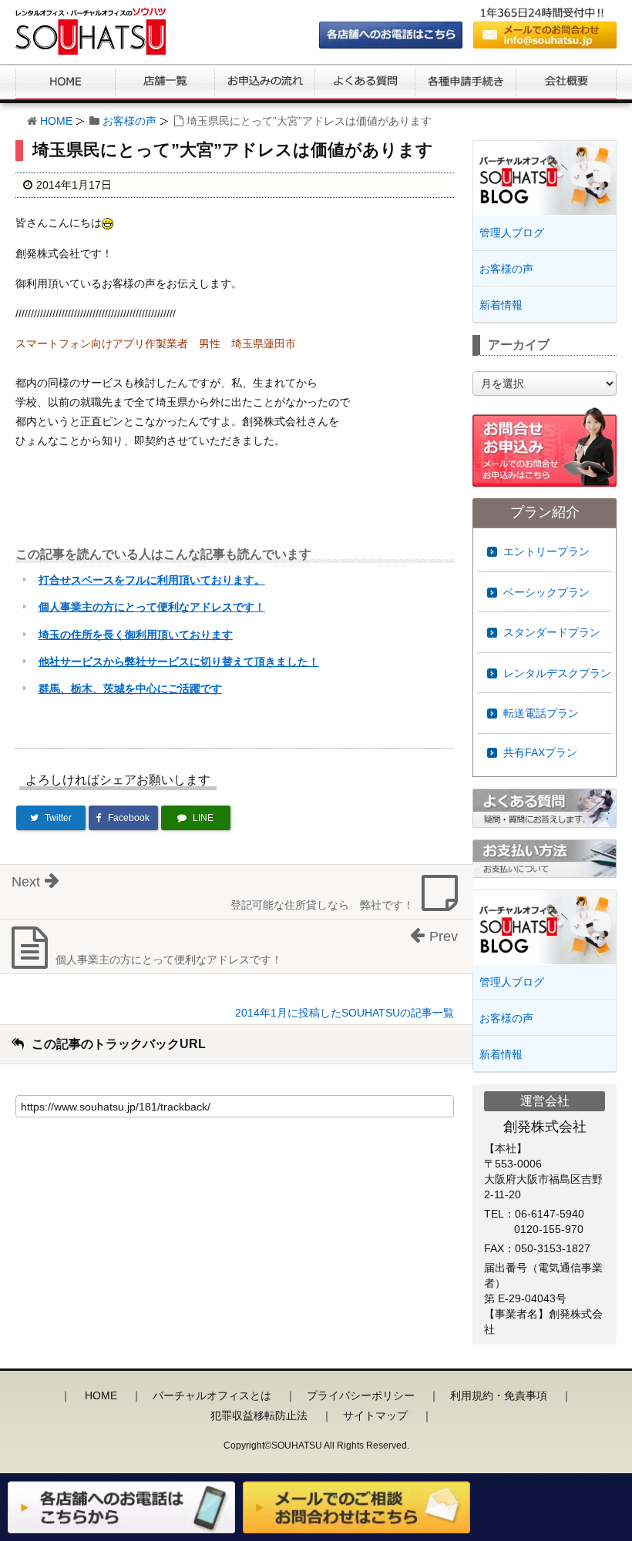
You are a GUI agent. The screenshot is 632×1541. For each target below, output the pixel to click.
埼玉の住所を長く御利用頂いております (136, 634)
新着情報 (501, 305)
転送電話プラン (541, 713)
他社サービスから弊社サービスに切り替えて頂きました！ (179, 661)
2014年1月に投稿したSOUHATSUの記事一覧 (344, 1013)
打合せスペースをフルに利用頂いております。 (152, 580)
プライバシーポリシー (361, 1395)
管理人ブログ (511, 232)
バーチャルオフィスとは (212, 1395)
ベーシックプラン (546, 592)
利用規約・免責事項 (498, 1395)
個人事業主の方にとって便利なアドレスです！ (152, 607)
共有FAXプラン (540, 752)
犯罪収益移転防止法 (259, 1415)
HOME (56, 121)
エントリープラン (546, 551)
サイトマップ (375, 1415)
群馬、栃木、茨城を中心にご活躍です (130, 688)
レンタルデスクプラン (557, 673)
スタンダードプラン (551, 632)
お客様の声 (129, 121)
